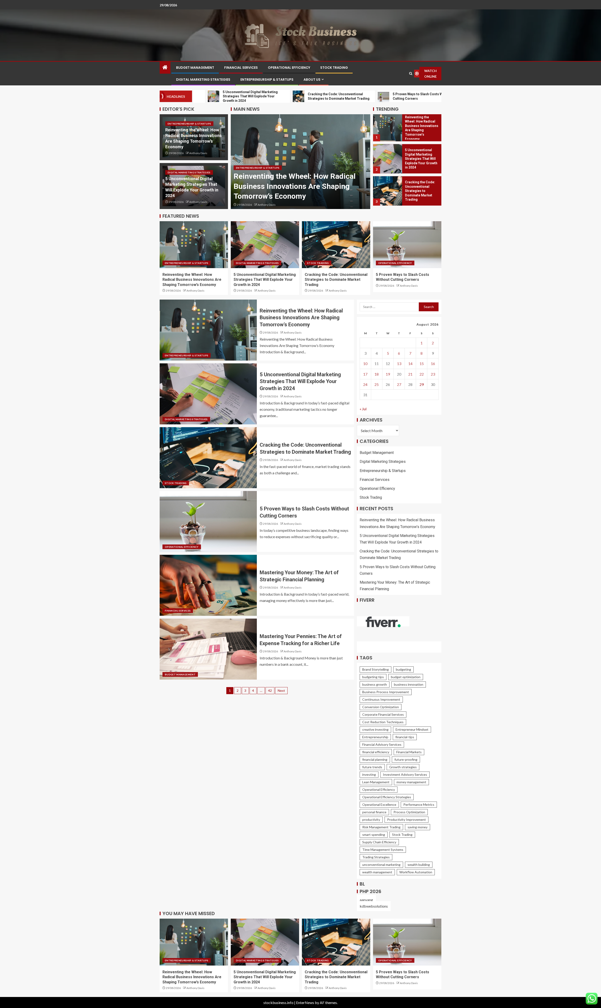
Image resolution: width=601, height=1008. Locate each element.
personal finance (374, 812)
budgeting (403, 669)
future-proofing (405, 759)
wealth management (377, 872)
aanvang (366, 900)
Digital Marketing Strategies (203, 79)
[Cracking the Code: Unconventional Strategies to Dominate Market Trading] (387, 161)
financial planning (374, 759)
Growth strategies (403, 767)
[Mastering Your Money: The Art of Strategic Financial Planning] (208, 585)
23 (433, 374)
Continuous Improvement (381, 699)
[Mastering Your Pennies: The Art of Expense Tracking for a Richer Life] (208, 649)
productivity (371, 820)
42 (270, 690)
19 (388, 374)
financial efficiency (375, 752)
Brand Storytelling (375, 669)
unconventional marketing (381, 865)
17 (365, 374)
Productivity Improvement (406, 820)
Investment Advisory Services (405, 774)
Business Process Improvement (385, 692)
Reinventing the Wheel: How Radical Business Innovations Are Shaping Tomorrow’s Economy (191, 279)
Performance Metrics (418, 804)
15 (422, 363)
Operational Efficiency (289, 67)
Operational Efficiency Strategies (386, 797)
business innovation (408, 684)
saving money (418, 827)
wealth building (419, 865)
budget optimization (405, 677)
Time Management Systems (382, 850)
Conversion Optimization (380, 707)
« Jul (363, 409)
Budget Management (195, 67)
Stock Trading (334, 67)
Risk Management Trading (381, 827)
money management (411, 782)
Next (281, 690)
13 (399, 363)
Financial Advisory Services (381, 744)
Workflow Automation (415, 872)
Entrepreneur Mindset (412, 729)
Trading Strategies (376, 857)
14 (410, 363)
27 (399, 384)
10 (365, 363)
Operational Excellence (379, 804)
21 (410, 374)
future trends (372, 767)
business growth (374, 684)
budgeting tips (373, 677)
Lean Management (375, 782)
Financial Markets (409, 752)
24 (365, 384)
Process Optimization (409, 812)
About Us (312, 79)
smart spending (373, 835)
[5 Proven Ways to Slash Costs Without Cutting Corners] (387, 193)
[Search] (411, 73)
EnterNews (305, 1002)
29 (422, 384)
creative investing (375, 729)
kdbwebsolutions (374, 906)
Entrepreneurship (375, 737)
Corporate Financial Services (383, 714)
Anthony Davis (198, 153)
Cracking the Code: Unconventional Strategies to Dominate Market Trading (420, 160)
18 (376, 374)
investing (369, 774)
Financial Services (241, 67)
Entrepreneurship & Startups (266, 79)
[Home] (165, 67)
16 (433, 363)
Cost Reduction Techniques (383, 722)
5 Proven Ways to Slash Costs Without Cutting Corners (420, 193)
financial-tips (404, 737)
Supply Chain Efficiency (379, 842)
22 (422, 374)
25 (376, 384)
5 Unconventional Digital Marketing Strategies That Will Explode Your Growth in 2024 (293, 186)
